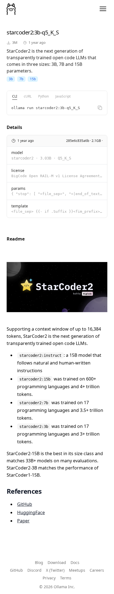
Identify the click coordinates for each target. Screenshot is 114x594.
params (18, 188)
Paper (23, 521)
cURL (28, 96)
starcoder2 (20, 32)
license (17, 170)
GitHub (24, 504)
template (19, 206)
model (17, 152)
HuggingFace (31, 512)
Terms (65, 577)
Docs (75, 562)
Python (43, 96)
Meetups (77, 570)
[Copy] (99, 107)
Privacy (49, 577)
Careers (97, 570)
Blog (39, 562)
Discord (34, 570)
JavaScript (63, 96)
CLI (14, 96)
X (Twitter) (55, 570)
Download (57, 562)
